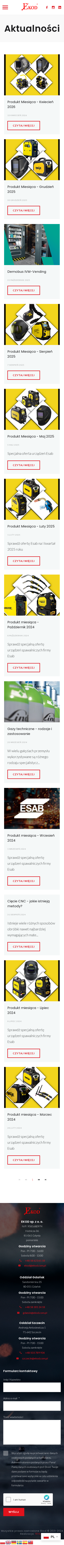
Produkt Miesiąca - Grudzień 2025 (30, 189)
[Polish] (3, 1542)
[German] (14, 1542)
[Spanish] (25, 1542)
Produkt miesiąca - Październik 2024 (23, 624)
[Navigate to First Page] (19, 1179)
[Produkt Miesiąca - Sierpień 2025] (32, 324)
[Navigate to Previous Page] (26, 1179)
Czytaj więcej (24, 125)
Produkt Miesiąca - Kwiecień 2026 (30, 104)
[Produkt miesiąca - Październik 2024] (32, 595)
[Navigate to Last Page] (45, 1179)
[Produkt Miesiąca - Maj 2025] (32, 409)
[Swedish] (19, 1542)
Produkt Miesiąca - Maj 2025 (30, 436)
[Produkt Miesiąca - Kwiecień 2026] (32, 75)
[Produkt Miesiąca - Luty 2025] (32, 499)
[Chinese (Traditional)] (30, 1542)
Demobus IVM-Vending (26, 271)
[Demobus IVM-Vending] (32, 244)
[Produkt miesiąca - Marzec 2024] (32, 1087)
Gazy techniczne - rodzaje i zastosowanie (29, 731)
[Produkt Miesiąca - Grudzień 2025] (32, 160)
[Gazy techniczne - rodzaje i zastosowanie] (32, 702)
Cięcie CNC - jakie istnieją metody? (28, 903)
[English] (8, 1542)
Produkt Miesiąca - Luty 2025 (31, 526)
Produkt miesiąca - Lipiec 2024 (28, 1010)
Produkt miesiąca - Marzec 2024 (29, 1117)
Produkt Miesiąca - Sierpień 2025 (30, 354)
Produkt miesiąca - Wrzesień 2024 (31, 838)
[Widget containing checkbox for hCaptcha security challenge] (28, 1499)
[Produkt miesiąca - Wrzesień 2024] (32, 808)
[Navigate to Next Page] (39, 1179)
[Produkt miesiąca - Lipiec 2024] (32, 981)
